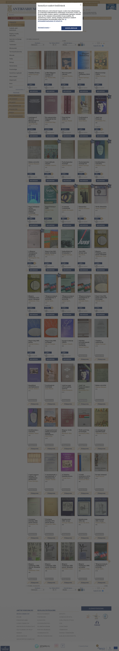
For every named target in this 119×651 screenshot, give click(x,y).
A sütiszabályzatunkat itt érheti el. (52, 20)
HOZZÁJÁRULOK (71, 28)
